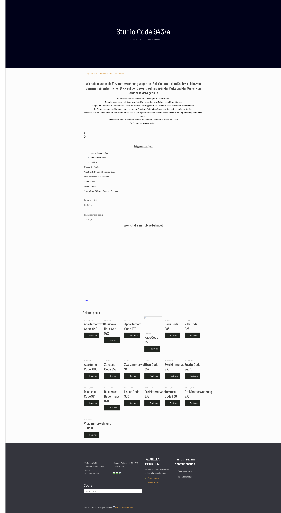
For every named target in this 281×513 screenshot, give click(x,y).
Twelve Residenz (154, 482)
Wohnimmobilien (154, 39)
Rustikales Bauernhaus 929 (112, 396)
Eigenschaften (92, 73)
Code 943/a (119, 73)
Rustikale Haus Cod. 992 (110, 328)
